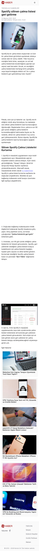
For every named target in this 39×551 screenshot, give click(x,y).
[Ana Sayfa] (6, 2)
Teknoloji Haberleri (10, 8)
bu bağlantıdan (27, 171)
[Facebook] (10, 531)
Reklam (28, 542)
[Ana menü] (35, 2)
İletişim (28, 530)
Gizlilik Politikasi (31, 538)
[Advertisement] (19, 97)
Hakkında (29, 526)
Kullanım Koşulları (32, 534)
